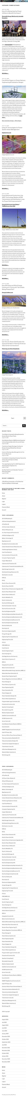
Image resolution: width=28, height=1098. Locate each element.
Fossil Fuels (5, 648)
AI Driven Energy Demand (8, 521)
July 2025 (4, 1022)
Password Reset (6, 507)
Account (4, 510)
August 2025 (5, 1019)
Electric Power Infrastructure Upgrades (11, 589)
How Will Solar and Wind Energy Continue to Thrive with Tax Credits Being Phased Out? (13, 287)
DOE (3, 577)
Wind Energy (5, 755)
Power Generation (6, 690)
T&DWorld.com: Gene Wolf (8, 206)
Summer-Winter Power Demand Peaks (11, 735)
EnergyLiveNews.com (7, 292)
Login (3, 501)
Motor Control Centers (7, 667)
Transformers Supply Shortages (9, 743)
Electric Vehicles (6, 600)
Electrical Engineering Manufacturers (11, 617)
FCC (3, 642)
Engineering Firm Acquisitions (9, 636)
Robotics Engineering (7, 712)
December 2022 (6, 1047)
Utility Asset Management (8, 749)
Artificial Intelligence (7, 535)
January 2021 (5, 1056)
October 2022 (5, 1053)
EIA (3, 580)
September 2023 (6, 1042)
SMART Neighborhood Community (10, 729)
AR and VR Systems (7, 529)
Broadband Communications (9, 544)
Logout (4, 504)
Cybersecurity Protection (8, 563)
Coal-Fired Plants (6, 552)
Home (3, 493)
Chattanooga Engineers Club (9, 549)
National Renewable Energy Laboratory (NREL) (13, 670)
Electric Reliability (6, 597)
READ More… (5, 73)
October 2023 (5, 1039)
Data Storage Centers (7, 569)
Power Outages (5, 693)
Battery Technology (6, 538)
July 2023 (4, 1044)
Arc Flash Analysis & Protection (9, 532)
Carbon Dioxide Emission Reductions (11, 546)
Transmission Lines (6, 746)
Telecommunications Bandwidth (10, 738)
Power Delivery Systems (8, 684)
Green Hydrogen (6, 653)
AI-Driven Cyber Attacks (8, 527)
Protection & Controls (7, 704)
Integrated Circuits (6, 665)
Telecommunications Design (9, 740)
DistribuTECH (8, 44)
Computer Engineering (7, 558)
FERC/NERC (5, 645)
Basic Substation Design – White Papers (11, 120)
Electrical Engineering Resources (10, 620)
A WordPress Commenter (8, 481)
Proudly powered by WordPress (9, 1094)
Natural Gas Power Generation (9, 673)
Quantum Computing (7, 707)
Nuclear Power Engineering (8, 676)
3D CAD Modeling (6, 518)
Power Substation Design (8, 695)
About (3, 496)
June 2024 (4, 1030)
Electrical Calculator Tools (8, 605)
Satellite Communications (8, 715)
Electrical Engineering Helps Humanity (11, 614)
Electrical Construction (7, 608)
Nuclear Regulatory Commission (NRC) (11, 679)
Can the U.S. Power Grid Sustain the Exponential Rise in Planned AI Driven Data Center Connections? (14, 343)
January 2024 (5, 1033)
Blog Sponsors (5, 541)
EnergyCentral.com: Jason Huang (10, 204)
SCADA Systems (6, 718)
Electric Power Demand (7, 583)
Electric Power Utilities (7, 594)
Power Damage (5, 681)
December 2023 (6, 1036)
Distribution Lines (6, 574)
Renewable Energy (6, 710)
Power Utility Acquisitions (8, 698)
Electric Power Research (8, 591)
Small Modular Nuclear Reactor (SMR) (11, 724)
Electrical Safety (6, 625)
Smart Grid (4, 726)
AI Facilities (5, 524)
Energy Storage (6, 634)
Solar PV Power (5, 732)
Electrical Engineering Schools (9, 622)
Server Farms (5, 721)
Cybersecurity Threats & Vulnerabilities (11, 566)
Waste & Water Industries (8, 752)
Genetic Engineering (7, 650)
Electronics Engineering (8, 631)
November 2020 (6, 1061)
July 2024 (4, 1028)
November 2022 (6, 1050)
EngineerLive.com (6, 132)
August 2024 (5, 1025)
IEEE (3, 662)
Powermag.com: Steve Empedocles (10, 348)
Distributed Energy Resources (9, 572)
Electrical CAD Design (7, 603)
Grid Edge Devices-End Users (9, 656)
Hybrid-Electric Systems (8, 659)
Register (4, 498)
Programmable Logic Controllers (10, 701)
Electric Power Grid (6, 586)
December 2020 (6, 1059)
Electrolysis (5, 628)
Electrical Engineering (7, 611)
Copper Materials (6, 560)
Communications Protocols (8, 555)
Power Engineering (6, 687)
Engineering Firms (6, 639)
